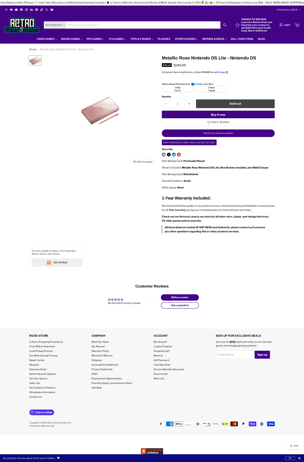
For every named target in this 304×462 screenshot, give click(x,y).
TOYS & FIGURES (141, 38)
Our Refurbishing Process (43, 355)
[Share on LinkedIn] (174, 154)
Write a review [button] (179, 297)
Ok (290, 457)
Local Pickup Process (41, 351)
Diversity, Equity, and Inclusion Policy (112, 383)
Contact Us (35, 396)
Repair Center (37, 360)
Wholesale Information (42, 392)
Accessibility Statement (105, 364)
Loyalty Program (163, 346)
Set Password (161, 360)
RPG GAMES (94, 38)
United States (287, 9)
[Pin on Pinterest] (179, 154)
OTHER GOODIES (185, 38)
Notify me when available (218, 133)
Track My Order (162, 364)
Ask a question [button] (180, 305)
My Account (160, 341)
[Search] (224, 25)
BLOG (261, 38)
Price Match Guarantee (42, 346)
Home (33, 49)
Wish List (159, 378)
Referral (158, 355)
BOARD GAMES (71, 38)
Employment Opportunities (107, 378)
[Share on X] (169, 154)
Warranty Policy (100, 351)
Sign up (262, 354)
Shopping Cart (162, 351)
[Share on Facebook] (164, 154)
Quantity (166, 96)
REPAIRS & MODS (213, 38)
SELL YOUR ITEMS (242, 38)
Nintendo (185, 216)
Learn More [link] (208, 84)
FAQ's (95, 374)
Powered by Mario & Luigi (41, 426)
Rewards (34, 364)
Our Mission (98, 346)
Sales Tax (34, 383)
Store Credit (161, 374)
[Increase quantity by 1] (189, 103)
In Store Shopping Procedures (46, 341)
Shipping (96, 360)
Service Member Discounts (169, 369)
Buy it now (218, 114)
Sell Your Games (38, 378)
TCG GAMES (116, 38)
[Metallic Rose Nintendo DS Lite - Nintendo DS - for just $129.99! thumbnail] (35, 60)
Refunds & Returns (102, 355)
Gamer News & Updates (42, 374)
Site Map (96, 387)
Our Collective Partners (42, 387)
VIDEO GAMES (46, 38)
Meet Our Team (100, 341)
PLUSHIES (164, 38)
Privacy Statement (102, 369)
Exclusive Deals (38, 369)
